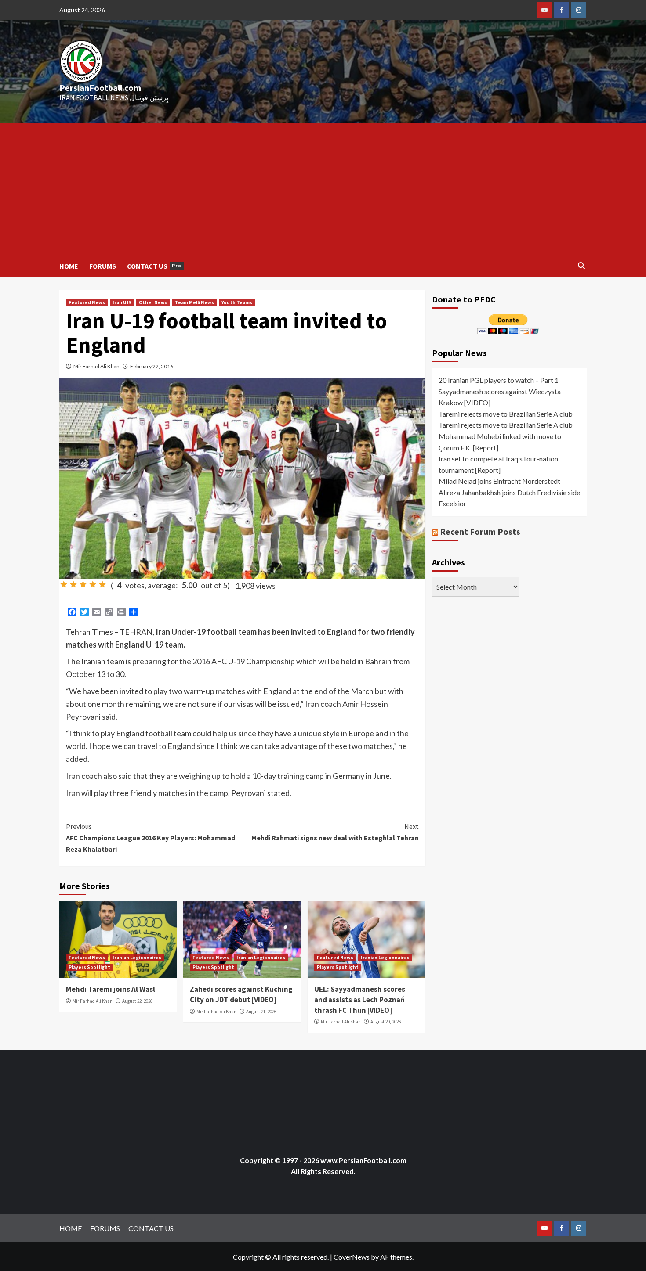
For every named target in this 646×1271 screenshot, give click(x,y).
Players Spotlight (89, 967)
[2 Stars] (73, 584)
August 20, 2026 (385, 1022)
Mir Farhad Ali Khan (96, 366)
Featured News (87, 302)
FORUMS (102, 266)
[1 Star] (63, 584)
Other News (153, 302)
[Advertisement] (323, 189)
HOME (68, 266)
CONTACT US (154, 266)
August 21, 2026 (261, 1011)
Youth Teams (236, 302)
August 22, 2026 (137, 1001)
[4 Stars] (92, 584)
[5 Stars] (102, 584)
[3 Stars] (83, 584)
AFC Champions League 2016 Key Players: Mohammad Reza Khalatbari (150, 837)
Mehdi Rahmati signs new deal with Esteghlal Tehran (334, 832)
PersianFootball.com (100, 87)
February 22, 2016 (151, 366)
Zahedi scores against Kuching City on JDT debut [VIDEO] (241, 994)
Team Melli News (194, 302)
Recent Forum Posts (480, 531)
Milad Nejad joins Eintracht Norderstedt (499, 481)
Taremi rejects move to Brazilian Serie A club (506, 413)
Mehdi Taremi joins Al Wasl (110, 989)
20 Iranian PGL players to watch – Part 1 (499, 379)
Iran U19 (122, 302)
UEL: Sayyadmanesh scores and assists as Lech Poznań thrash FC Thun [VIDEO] (359, 999)
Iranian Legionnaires (137, 957)
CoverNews (352, 1257)
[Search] (581, 266)
